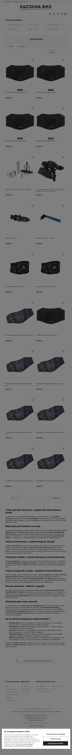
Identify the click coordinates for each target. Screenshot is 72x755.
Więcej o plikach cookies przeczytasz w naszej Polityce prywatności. (18, 745)
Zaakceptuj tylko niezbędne (55, 734)
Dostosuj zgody (55, 739)
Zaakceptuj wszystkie (55, 743)
